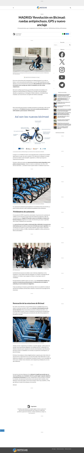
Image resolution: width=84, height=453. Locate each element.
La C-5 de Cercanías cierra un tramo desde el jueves (63, 106)
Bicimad (28, 89)
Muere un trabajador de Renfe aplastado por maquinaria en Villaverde (62, 127)
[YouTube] (62, 80)
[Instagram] (62, 73)
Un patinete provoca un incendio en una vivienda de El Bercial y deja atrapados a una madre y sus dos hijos (64, 95)
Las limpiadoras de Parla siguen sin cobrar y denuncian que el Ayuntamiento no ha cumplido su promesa (63, 99)
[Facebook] (62, 57)
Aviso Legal (54, 448)
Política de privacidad (60, 448)
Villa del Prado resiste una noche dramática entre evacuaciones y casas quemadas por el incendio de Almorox (64, 124)
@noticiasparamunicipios (60, 132)
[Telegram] (62, 88)
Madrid (42, 14)
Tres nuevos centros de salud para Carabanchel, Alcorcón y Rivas (63, 120)
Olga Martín (19, 33)
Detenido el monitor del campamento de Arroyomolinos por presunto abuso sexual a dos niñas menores (64, 113)
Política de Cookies (68, 448)
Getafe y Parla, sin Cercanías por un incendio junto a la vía (63, 103)
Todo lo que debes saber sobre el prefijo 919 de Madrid (63, 117)
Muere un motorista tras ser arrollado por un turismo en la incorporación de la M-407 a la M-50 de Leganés (64, 110)
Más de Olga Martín (32, 413)
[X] (62, 65)
